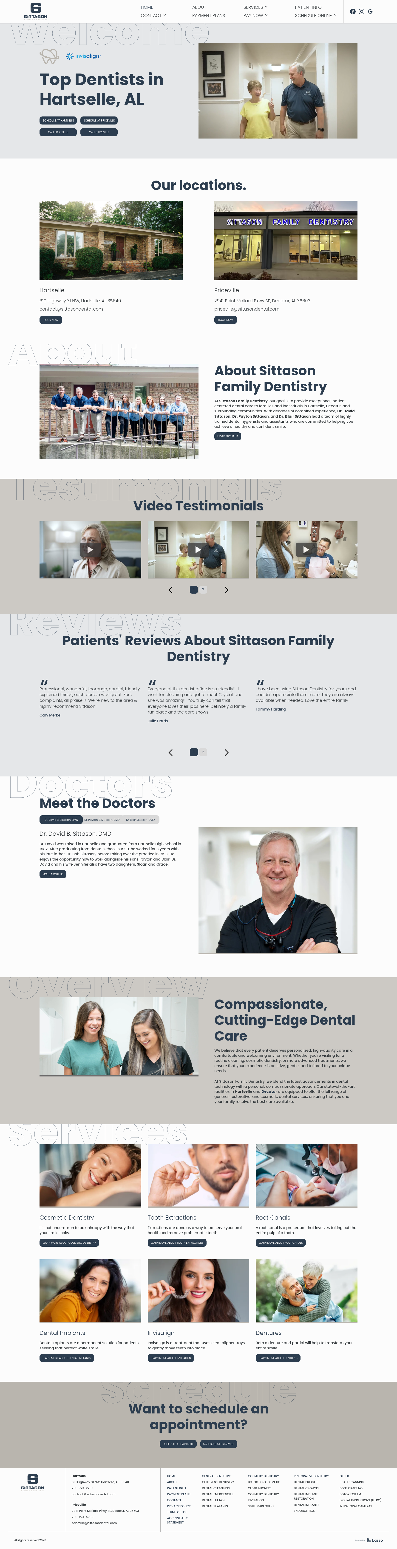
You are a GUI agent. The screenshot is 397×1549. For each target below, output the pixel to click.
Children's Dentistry (218, 1482)
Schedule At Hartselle (58, 120)
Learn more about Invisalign (171, 1358)
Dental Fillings (213, 1500)
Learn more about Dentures (278, 1358)
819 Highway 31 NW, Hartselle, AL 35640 (100, 1482)
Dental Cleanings (216, 1488)
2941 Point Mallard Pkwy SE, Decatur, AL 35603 (105, 1510)
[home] (35, 11)
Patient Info (176, 1488)
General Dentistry (216, 1476)
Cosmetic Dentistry (263, 1476)
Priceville (226, 290)
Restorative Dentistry (311, 1476)
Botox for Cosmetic (264, 1482)
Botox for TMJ (351, 1494)
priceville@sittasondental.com (94, 1523)
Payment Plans (178, 1494)
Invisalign (256, 1500)
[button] (264, 7)
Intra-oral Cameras (356, 1506)
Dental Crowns (306, 1488)
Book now (51, 320)
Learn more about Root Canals (281, 1242)
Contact (174, 1500)
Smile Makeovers (261, 1506)
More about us (227, 436)
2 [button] (203, 589)
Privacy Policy (179, 1506)
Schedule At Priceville (99, 120)
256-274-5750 (82, 1517)
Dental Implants (306, 1505)
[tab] (61, 819)
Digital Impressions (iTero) (361, 1500)
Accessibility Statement (177, 1520)
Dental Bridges (306, 1482)
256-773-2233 (82, 1488)
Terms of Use (177, 1512)
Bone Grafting (351, 1488)
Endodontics (304, 1510)
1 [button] (193, 589)
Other (344, 1476)
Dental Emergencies (217, 1494)
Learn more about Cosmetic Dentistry (69, 1242)
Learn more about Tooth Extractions (177, 1242)
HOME (171, 1476)
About (172, 1482)
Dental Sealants (215, 1506)
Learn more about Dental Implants (67, 1358)
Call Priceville (99, 132)
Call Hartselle (58, 132)
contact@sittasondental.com (94, 1494)
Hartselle (52, 290)
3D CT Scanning (352, 1482)
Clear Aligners (260, 1488)
